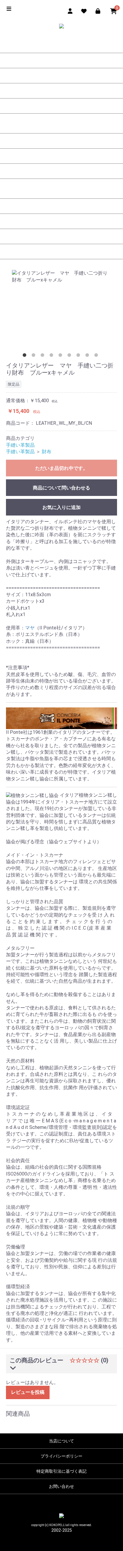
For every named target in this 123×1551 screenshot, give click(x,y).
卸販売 (61, 251)
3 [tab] (44, 356)
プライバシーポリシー (61, 1456)
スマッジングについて (61, 191)
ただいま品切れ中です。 (61, 468)
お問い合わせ (61, 1486)
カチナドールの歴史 (61, 45)
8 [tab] (88, 356)
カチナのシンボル (61, 75)
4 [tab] (53, 356)
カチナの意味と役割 (61, 60)
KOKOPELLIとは (61, 90)
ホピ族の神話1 (61, 141)
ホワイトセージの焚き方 (61, 221)
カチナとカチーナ (61, 106)
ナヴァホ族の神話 (61, 171)
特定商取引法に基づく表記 (61, 1471)
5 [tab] (61, 356)
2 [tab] (35, 356)
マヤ (30, 628)
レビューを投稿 (27, 1392)
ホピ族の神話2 (61, 156)
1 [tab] (26, 356)
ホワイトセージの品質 (61, 206)
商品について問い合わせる (61, 488)
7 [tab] (79, 356)
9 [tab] (97, 356)
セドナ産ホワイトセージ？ (61, 236)
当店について (61, 1441)
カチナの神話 (61, 125)
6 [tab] (70, 356)
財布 (46, 451)
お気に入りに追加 (61, 507)
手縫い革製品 (20, 445)
